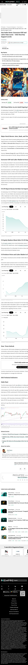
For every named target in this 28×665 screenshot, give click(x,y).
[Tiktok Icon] (24, 589)
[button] (2, 1)
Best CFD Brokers (22, 477)
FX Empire (3, 27)
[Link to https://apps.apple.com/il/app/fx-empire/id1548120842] (6, 592)
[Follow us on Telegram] (27, 4)
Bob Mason (9, 450)
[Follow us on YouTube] (25, 4)
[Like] (20, 469)
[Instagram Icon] (4, 589)
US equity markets (7, 243)
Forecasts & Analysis (11, 27)
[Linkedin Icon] (17, 586)
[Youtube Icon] (24, 586)
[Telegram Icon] (11, 589)
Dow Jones (19, 27)
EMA (19, 385)
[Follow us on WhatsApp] (23, 4)
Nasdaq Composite (23, 245)
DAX (18, 110)
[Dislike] (24, 469)
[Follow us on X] (21, 4)
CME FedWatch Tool (13, 201)
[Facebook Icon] (11, 586)
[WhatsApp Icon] (17, 589)
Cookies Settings (14, 607)
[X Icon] (4, 586)
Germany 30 (5, 48)
